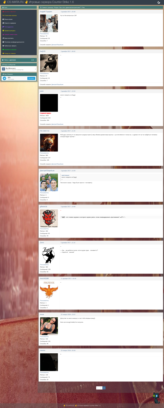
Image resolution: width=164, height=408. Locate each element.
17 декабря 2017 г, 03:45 (68, 278)
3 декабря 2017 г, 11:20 (68, 131)
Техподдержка (8, 27)
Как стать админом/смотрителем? (70, 7)
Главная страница (47, 7)
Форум (56, 7)
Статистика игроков (10, 15)
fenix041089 (44, 278)
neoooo (42, 350)
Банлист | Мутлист (10, 11)
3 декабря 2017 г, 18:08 (68, 206)
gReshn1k (43, 206)
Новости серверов (10, 23)
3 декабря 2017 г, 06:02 (68, 51)
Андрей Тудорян (46, 12)
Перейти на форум (10, 49)
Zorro (42, 242)
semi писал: (65, 175)
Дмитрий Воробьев (57, 44)
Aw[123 (42, 51)
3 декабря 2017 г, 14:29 (68, 170)
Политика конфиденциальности (14, 42)
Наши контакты (8, 38)
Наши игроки (8, 19)
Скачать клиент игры (10, 34)
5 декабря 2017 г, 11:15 (68, 242)
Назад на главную (10, 53)
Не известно (44, 131)
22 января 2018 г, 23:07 (68, 314)
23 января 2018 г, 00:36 (68, 350)
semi (41, 91)
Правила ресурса (9, 30)
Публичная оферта (10, 46)
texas (42, 314)
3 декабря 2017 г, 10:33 (68, 91)
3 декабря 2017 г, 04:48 (68, 11)
